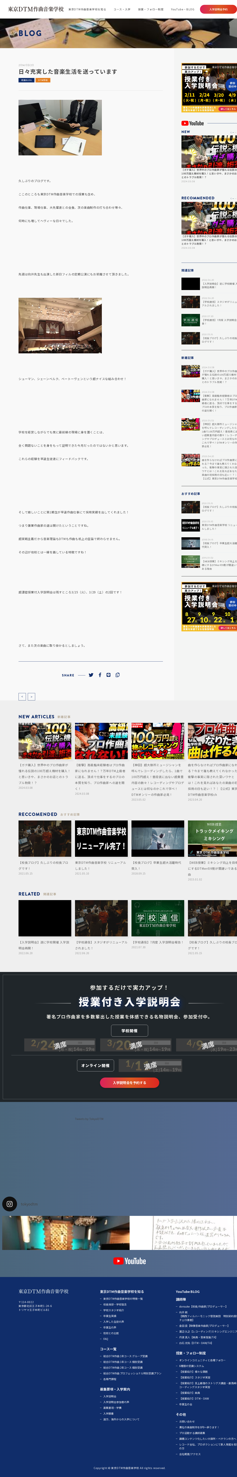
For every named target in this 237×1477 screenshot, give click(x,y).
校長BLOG (26, 80)
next (31, 696)
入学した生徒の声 (113, 1321)
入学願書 (108, 1413)
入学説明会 (109, 1396)
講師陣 (181, 1299)
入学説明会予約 (218, 9)
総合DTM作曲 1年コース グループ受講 (125, 1356)
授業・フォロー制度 (151, 9)
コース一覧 (108, 1348)
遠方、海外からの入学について (121, 1419)
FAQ (105, 1339)
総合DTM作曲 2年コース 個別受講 (123, 1367)
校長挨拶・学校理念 (115, 1304)
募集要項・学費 (112, 1408)
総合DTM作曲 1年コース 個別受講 (123, 1362)
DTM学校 (43, 80)
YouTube (183, 1291)
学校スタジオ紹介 (113, 1310)
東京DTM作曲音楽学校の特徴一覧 (123, 1299)
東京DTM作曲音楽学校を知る (87, 9)
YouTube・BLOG (182, 9)
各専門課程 (109, 1379)
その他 (181, 1414)
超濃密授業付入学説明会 (36, 592)
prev (22, 696)
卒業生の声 (109, 1327)
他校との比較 (111, 1333)
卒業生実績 (109, 1316)
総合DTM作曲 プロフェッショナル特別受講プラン (132, 1373)
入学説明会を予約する (129, 1082)
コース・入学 (122, 9)
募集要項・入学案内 (115, 1389)
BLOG (195, 1291)
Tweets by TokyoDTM (89, 1119)
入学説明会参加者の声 (116, 1402)
